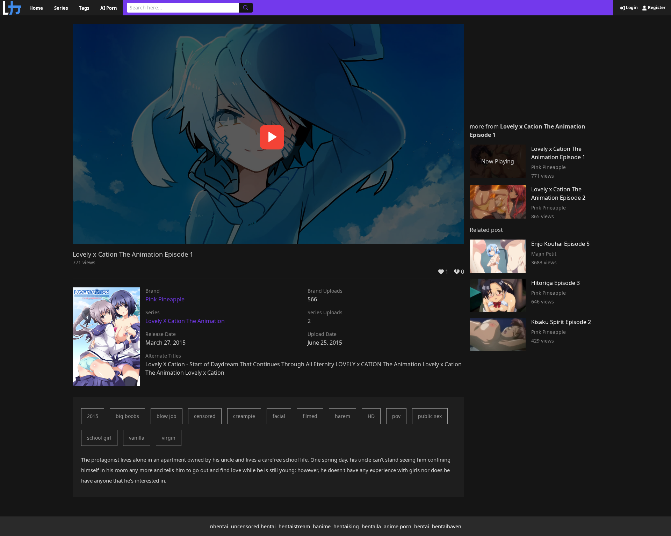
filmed (310, 416)
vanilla (136, 437)
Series (61, 8)
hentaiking (346, 526)
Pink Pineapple (165, 299)
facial (279, 416)
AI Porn (108, 8)
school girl (99, 437)
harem (342, 416)
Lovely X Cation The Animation (185, 321)
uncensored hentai (253, 526)
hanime (322, 526)
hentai (421, 526)
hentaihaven (446, 526)
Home (36, 8)
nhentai (219, 526)
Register (656, 7)
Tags (84, 8)
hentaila (371, 526)
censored (205, 416)
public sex (430, 416)
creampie (244, 416)
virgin (168, 437)
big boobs (127, 416)
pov (396, 416)
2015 (92, 416)
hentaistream (294, 526)
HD (371, 416)
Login (631, 7)
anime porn (397, 526)
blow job (166, 416)
